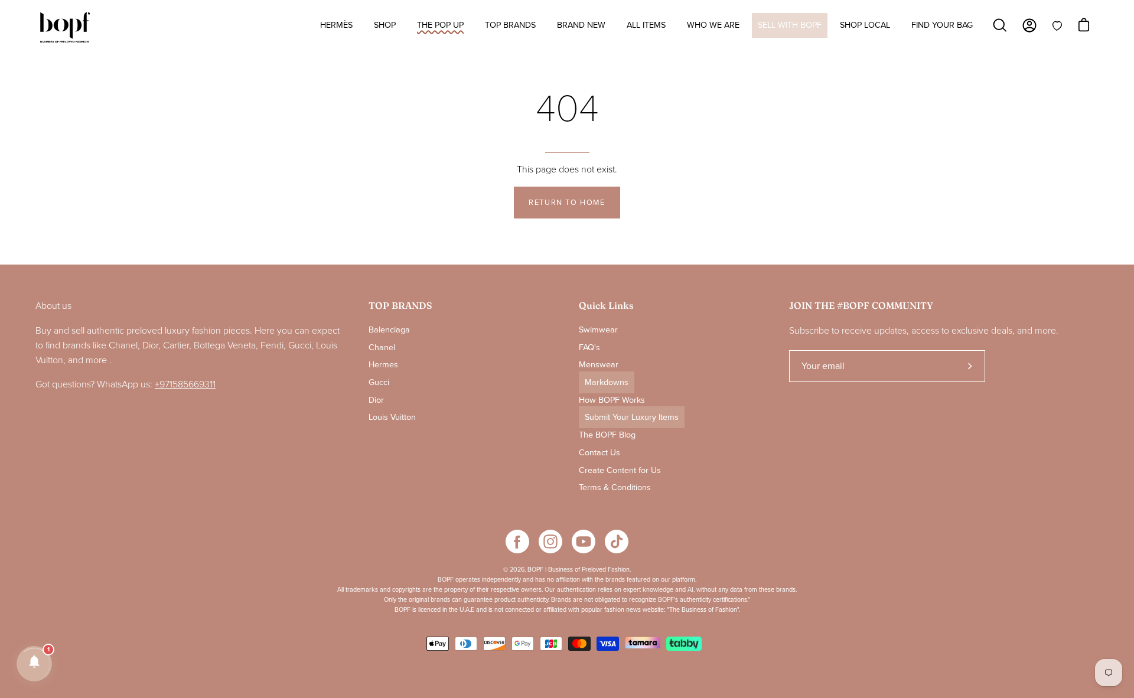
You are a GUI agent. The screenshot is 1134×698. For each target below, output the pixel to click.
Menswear (598, 365)
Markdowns (606, 382)
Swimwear (598, 330)
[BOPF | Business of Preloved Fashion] (64, 28)
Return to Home (567, 202)
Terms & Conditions (615, 487)
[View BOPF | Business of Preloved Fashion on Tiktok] (616, 541)
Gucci (379, 382)
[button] (34, 663)
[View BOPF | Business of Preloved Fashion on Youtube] (583, 541)
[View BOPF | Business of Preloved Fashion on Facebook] (517, 541)
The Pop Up (440, 25)
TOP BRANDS (400, 305)
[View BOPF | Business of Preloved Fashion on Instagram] (550, 541)
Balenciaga (389, 330)
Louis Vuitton (392, 417)
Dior (376, 400)
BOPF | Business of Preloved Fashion (578, 569)
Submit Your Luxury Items (632, 417)
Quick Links (606, 305)
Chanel (382, 347)
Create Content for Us (620, 470)
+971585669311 (185, 384)
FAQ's (589, 347)
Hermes (383, 365)
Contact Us (599, 453)
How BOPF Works (612, 400)
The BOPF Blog (607, 435)
